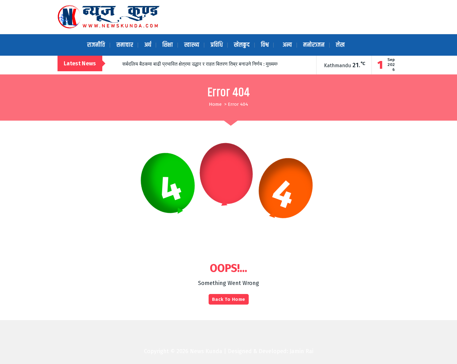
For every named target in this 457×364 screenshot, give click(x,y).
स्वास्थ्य (191, 45)
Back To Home (228, 299)
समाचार (124, 45)
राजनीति (96, 45)
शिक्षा (167, 45)
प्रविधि (216, 45)
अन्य (287, 45)
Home (215, 104)
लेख (340, 45)
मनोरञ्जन (314, 45)
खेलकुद (242, 45)
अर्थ (147, 45)
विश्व (265, 45)
